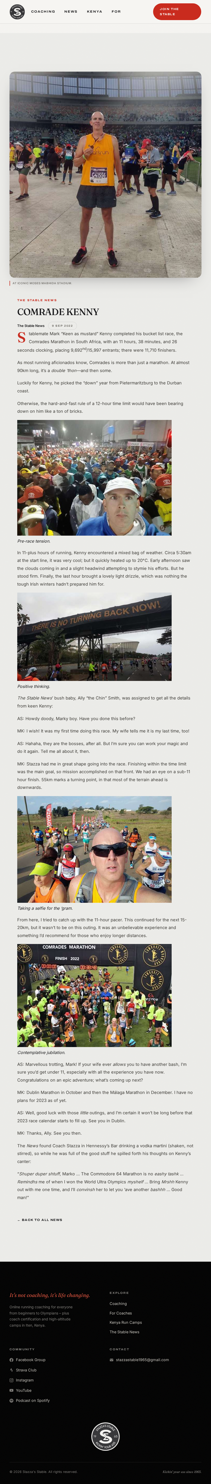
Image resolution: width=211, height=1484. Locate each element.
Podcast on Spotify (33, 1400)
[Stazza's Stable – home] (17, 12)
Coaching (118, 1303)
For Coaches (121, 1313)
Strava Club (26, 1370)
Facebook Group (31, 1359)
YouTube (23, 1390)
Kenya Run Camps (126, 1322)
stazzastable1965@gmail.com (142, 1359)
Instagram (25, 1380)
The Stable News (124, 1332)
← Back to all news (40, 1220)
